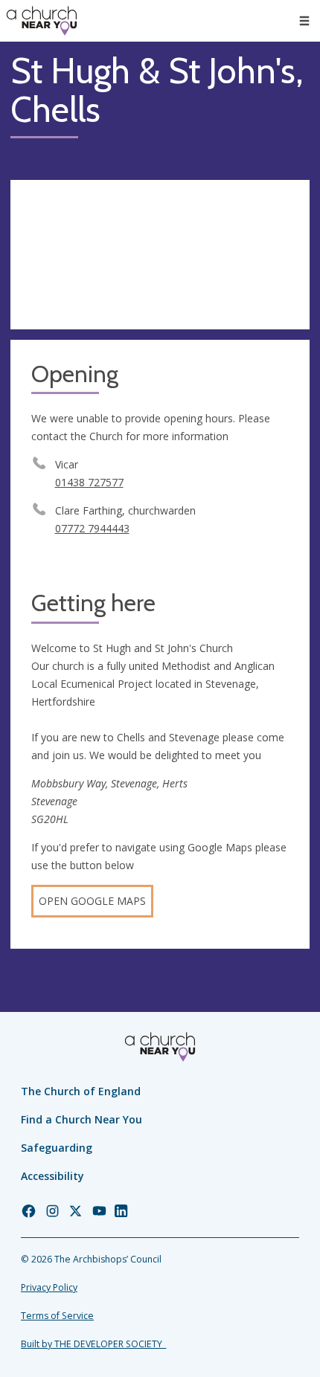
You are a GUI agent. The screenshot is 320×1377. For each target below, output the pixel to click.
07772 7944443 (92, 528)
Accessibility (52, 1176)
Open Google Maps (92, 901)
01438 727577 (89, 482)
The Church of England (81, 1091)
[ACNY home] (41, 20)
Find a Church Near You (81, 1119)
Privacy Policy (49, 1287)
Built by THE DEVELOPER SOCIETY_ (93, 1344)
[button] (304, 21)
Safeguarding (56, 1148)
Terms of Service (57, 1315)
